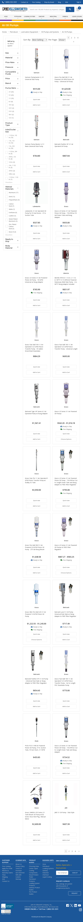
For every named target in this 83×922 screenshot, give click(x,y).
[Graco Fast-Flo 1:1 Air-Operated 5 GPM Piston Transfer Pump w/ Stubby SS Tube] (36, 460)
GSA (66, 2)
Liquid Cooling (47, 877)
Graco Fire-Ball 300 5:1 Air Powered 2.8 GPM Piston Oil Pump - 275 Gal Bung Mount (34, 547)
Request (75, 893)
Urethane (13, 212)
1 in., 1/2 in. (11, 142)
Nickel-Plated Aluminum (13, 220)
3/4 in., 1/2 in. (12, 158)
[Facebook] (67, 905)
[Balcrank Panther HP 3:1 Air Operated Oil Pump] (66, 125)
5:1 (11, 95)
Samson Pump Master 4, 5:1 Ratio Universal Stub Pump (34, 145)
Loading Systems (48, 868)
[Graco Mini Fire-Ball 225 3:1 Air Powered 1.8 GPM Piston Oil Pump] (36, 593)
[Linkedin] (75, 905)
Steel (12, 197)
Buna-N (12, 232)
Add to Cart (36, 105)
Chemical (45, 875)
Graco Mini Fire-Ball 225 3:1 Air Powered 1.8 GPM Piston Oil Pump (35, 614)
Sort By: (27, 39)
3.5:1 (11, 108)
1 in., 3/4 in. (11, 147)
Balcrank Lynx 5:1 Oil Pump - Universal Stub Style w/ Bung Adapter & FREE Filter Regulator (65, 614)
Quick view (36, 99)
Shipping (5, 877)
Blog (59, 2)
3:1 (11, 92)
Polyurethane (14, 200)
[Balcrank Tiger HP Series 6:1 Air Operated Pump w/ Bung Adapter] (36, 393)
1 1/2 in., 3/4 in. (13, 152)
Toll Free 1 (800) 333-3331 (48, 909)
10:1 (11, 105)
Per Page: (52, 39)
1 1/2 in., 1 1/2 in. (13, 178)
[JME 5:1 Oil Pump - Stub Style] (66, 794)
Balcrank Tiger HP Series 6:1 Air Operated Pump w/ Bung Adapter (36, 412)
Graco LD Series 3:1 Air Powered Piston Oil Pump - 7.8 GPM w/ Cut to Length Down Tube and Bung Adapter (66, 749)
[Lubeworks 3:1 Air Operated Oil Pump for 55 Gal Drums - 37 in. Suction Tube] (36, 192)
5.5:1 (11, 111)
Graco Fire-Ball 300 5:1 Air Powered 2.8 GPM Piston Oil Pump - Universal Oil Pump (64, 79)
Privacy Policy (20, 866)
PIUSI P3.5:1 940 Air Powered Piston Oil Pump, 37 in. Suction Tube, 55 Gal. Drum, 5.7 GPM (35, 748)
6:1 (11, 102)
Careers (18, 877)
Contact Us (24, 2)
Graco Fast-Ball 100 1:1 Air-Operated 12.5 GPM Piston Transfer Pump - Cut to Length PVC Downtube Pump (65, 682)
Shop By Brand (49, 2)
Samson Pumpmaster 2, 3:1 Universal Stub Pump (34, 78)
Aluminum (13, 192)
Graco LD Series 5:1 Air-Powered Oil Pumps (66, 412)
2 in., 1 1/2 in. (12, 166)
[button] (12, 53)
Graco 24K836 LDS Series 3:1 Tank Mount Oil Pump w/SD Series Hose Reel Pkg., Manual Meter (35, 815)
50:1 (11, 114)
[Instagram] (80, 909)
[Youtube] (79, 905)
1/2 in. (12, 162)
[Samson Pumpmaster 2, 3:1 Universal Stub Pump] (36, 59)
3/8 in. (12, 174)
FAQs (4, 875)
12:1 (11, 118)
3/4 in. (12, 171)
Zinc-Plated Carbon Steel (12, 226)
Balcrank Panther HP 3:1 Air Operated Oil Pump (64, 145)
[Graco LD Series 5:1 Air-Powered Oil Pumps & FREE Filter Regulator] (66, 527)
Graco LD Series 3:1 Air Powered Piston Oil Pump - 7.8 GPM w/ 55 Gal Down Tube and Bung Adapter (66, 214)
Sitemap (18, 879)
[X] (71, 905)
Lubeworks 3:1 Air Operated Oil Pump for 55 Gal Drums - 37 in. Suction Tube (35, 213)
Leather (12, 216)
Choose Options (66, 439)
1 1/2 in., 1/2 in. (13, 136)
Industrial (45, 873)
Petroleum (46, 866)
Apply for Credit (7, 868)
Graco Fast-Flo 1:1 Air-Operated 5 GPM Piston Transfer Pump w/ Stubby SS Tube (36, 480)
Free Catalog (36, 2)
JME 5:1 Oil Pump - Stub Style (64, 812)
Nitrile (12, 209)
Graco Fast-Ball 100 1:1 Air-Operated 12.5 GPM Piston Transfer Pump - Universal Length (66, 347)
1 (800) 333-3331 (11, 2)
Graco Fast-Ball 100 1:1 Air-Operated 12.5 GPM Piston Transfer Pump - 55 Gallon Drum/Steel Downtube (34, 348)
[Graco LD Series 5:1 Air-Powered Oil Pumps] (66, 393)
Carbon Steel (11, 205)
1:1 (11, 98)
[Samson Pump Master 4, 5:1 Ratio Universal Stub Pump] (36, 125)
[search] (70, 9)
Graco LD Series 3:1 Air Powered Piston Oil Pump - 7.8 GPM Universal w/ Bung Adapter (36, 280)
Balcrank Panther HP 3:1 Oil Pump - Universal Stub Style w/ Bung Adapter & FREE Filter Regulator (36, 681)
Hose (44, 864)
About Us (19, 864)
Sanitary (45, 871)
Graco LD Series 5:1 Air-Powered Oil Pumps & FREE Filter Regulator (66, 547)
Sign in (79, 2)
